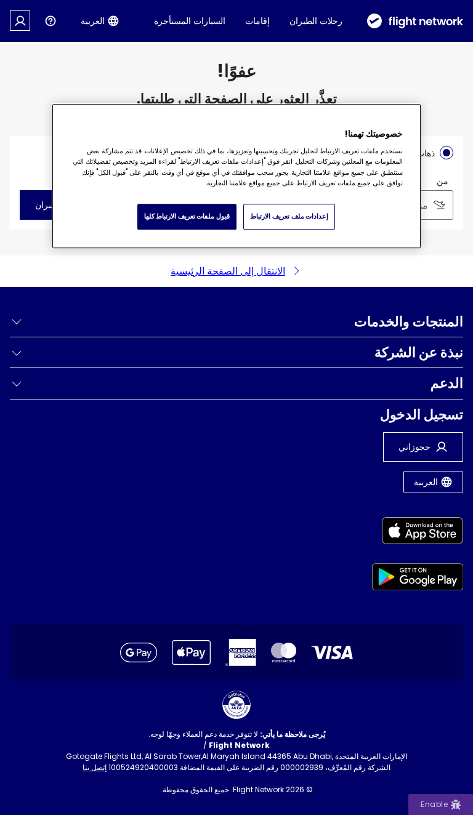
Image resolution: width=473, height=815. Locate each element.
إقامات (257, 21)
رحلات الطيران (315, 21)
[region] (236, 176)
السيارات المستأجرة (189, 21)
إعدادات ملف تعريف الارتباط (289, 216)
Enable (434, 804)
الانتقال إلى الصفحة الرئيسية (228, 271)
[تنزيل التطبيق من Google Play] (418, 579)
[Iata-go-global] (236, 705)
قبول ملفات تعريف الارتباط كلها (187, 216)
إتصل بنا (95, 767)
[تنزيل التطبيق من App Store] (418, 532)
